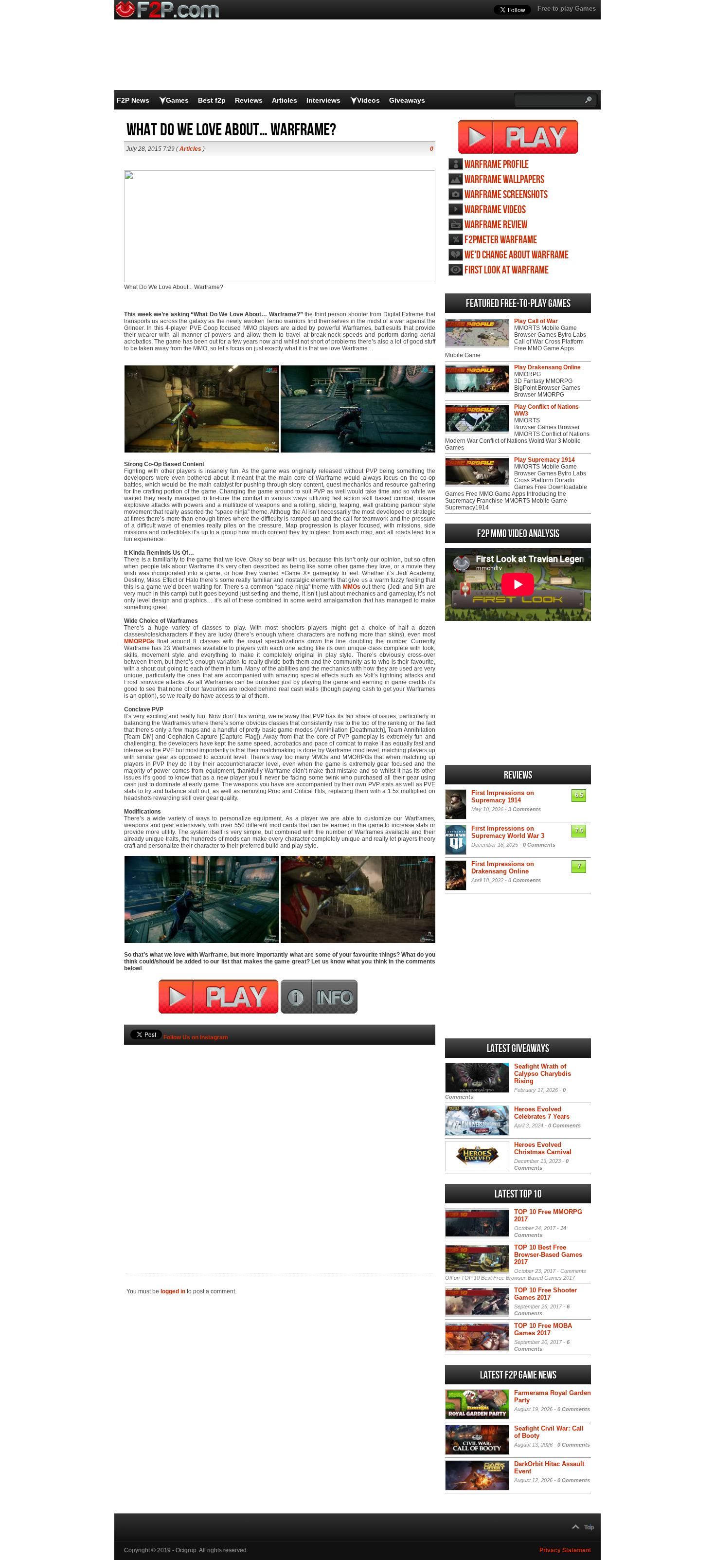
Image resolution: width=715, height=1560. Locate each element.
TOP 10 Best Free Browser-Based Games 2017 (548, 1255)
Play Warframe (518, 137)
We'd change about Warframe (517, 255)
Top (589, 1527)
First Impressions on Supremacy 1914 (502, 796)
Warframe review (496, 225)
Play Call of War (536, 321)
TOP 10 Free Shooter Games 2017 (545, 1294)
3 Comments (524, 809)
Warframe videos (495, 210)
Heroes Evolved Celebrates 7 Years (542, 1113)
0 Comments (539, 845)
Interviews (323, 100)
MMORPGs (139, 641)
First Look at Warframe (507, 270)
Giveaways (407, 100)
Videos (368, 100)
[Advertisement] (279, 1142)
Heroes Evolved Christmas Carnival (543, 1148)
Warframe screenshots (506, 194)
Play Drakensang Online (547, 367)
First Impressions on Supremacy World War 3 (507, 832)
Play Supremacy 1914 (544, 459)
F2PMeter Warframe (501, 240)
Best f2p (212, 100)
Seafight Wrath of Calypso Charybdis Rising (542, 1074)
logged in (173, 1291)
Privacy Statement (565, 1550)
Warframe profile (497, 164)
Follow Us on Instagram (195, 1037)
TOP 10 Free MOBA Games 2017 (543, 1329)
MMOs (351, 586)
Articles (284, 100)
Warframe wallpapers (504, 179)
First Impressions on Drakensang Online (502, 867)
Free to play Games (566, 8)
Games (177, 100)
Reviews (249, 100)
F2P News (133, 100)
